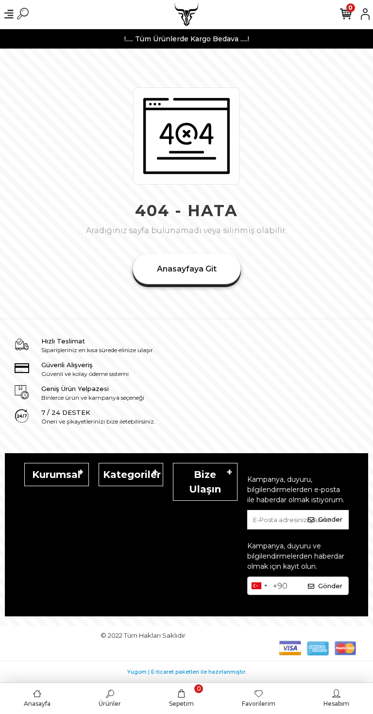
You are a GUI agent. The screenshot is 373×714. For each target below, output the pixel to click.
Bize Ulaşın (205, 482)
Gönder (330, 519)
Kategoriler (132, 474)
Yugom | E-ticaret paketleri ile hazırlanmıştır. (186, 671)
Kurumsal (56, 474)
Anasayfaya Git (187, 268)
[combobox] (259, 586)
